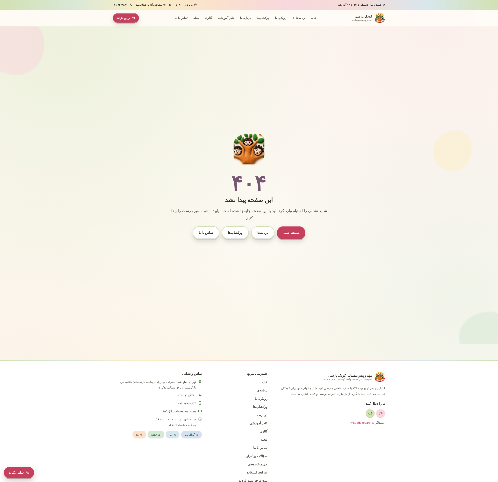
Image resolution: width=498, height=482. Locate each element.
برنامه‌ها (301, 18)
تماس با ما (181, 18)
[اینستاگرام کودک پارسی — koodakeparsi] (380, 413)
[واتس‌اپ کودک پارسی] (370, 413)
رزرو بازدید (123, 18)
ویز (170, 434)
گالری (208, 18)
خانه (313, 18)
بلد (137, 434)
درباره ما (245, 18)
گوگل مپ (190, 434)
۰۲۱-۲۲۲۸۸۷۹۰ (121, 4)
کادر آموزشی (226, 18)
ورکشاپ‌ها (262, 18)
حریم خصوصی (257, 464)
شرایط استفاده (256, 472)
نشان (154, 434)
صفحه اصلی (291, 232)
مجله (196, 18)
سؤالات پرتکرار (256, 456)
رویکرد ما (280, 18)
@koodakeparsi (360, 422)
